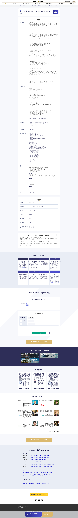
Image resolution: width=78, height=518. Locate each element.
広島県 (40, 464)
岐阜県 (32, 461)
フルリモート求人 (37, 483)
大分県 (42, 466)
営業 (47, 472)
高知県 (53, 464)
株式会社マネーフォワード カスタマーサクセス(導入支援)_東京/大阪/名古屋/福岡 (47, 5)
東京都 (45, 457)
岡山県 (37, 464)
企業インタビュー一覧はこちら (55, 431)
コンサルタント (31, 474)
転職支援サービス (49, 3)
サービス (50, 472)
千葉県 (42, 457)
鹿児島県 (48, 466)
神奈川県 (48, 457)
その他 (53, 475)
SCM (37, 472)
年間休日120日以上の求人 (45, 483)
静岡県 (35, 461)
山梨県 (42, 459)
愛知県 (37, 461)
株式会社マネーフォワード (24, 10)
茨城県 (32, 457)
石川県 (37, 459)
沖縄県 (51, 466)
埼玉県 (40, 457)
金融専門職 (32, 475)
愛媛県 (50, 464)
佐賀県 (35, 466)
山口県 (42, 464)
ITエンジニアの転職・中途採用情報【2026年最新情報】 (29, 355)
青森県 (35, 455)
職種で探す (25, 470)
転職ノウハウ (61, 3)
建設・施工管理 (46, 475)
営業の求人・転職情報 (22, 5)
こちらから (23, 267)
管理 (34, 472)
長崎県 (37, 466)
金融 (26, 303)
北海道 (32, 455)
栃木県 (35, 457)
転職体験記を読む (25, 388)
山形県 (45, 455)
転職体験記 (14, 3)
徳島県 (45, 464)
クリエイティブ (25, 474)
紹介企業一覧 (37, 3)
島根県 (35, 464)
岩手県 (40, 455)
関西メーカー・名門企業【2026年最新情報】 (29, 360)
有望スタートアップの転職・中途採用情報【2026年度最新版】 (48, 355)
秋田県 (37, 455)
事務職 (50, 475)
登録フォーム (21, 263)
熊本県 (40, 466)
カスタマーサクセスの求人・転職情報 (31, 5)
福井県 (40, 459)
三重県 (40, 461)
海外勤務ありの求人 (31, 483)
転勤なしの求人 (25, 483)
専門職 (35, 474)
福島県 (48, 455)
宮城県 (42, 455)
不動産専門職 (41, 475)
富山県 (35, 459)
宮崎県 (45, 466)
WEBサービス (28, 305)
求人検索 (4, 3)
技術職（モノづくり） (26, 475)
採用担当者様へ (72, 3)
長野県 (45, 459)
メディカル (36, 475)
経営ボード (31, 472)
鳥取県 (32, 464)
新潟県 (32, 459)
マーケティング (43, 472)
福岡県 (32, 466)
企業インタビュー (26, 3)
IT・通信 (27, 304)
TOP (17, 5)
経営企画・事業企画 (26, 472)
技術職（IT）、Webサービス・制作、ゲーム (43, 474)
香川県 (48, 464)
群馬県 (37, 457)
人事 (39, 472)
